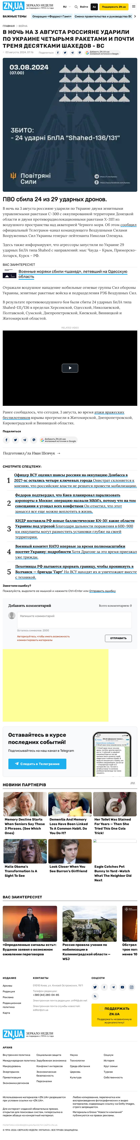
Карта (6, 1012)
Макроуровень (12, 1066)
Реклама (8, 997)
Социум (108, 1055)
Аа (94, 6)
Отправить (118, 638)
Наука (74, 1055)
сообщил (128, 224)
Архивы (7, 985)
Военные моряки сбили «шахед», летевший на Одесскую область (73, 274)
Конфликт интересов (49, 1066)
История (109, 1060)
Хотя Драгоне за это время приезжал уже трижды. (76, 551)
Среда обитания (80, 1066)
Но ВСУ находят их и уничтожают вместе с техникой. (76, 571)
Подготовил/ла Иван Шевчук (29, 453)
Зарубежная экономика (51, 1060)
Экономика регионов (16, 1083)
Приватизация (12, 1077)
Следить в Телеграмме (40, 764)
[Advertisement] (55, 685)
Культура (75, 1077)
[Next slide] (134, 16)
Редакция (9, 991)
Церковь (75, 1071)
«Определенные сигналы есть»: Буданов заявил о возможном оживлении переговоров (29, 949)
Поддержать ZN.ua (114, 6)
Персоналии (44, 1081)
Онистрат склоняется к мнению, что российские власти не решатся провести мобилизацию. (75, 480)
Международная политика (19, 1060)
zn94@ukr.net (79, 1000)
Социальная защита (48, 1055)
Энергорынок (11, 1071)
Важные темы (15, 16)
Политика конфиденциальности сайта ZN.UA (30, 1125)
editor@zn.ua (40, 1010)
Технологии (77, 1060)
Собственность (113, 1077)
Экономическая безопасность (46, 1073)
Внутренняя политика (16, 1055)
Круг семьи (111, 1066)
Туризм (108, 1071)
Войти (84, 6)
